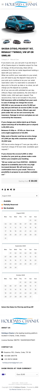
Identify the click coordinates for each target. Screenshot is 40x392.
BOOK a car (23, 383)
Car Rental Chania (15, 389)
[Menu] (2, 4)
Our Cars (15, 383)
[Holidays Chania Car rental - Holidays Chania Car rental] (21, 4)
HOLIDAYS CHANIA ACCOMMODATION (20, 384)
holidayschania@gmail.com (12, 363)
